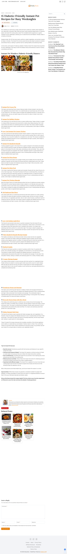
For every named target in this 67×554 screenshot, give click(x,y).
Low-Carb (4, 1)
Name (3, 522)
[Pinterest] (60, 2)
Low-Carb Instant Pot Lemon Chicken (14, 131)
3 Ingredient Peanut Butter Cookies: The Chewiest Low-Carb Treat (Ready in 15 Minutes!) (56, 69)
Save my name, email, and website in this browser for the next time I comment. (19, 525)
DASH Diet (22, 1)
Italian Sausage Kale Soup (11, 312)
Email (18, 522)
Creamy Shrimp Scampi (10, 259)
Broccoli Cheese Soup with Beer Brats (14, 300)
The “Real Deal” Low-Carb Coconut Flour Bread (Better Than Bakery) (56, 46)
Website (34, 522)
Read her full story (15, 405)
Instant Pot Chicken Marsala (11, 180)
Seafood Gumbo (7, 247)
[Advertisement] (23, 81)
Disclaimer (38, 544)
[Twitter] (33, 539)
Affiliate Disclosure (30, 544)
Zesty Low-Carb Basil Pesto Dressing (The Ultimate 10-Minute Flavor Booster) (56, 37)
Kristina (50, 44)
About (32, 542)
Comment (4, 506)
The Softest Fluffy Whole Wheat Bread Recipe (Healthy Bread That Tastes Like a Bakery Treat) (56, 63)
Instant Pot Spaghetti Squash (11, 143)
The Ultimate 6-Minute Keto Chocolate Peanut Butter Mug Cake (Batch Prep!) (56, 51)
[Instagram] (36, 539)
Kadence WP (44, 551)
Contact (27, 542)
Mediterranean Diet (13, 1)
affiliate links (27, 72)
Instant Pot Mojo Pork (9, 168)
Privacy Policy (38, 542)
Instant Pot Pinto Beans (10, 157)
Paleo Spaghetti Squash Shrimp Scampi (15, 235)
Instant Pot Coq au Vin (9, 107)
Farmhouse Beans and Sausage (12, 287)
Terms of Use (33, 549)
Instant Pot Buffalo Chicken (11, 119)
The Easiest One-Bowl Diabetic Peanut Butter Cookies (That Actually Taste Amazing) (56, 57)
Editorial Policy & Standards (33, 547)
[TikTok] (65, 2)
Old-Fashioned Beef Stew (10, 192)
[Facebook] (62, 2)
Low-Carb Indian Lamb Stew (11, 221)
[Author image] (2, 26)
